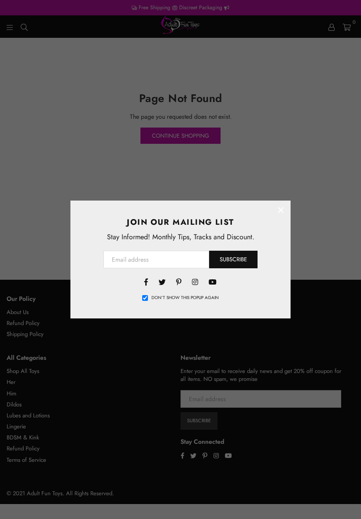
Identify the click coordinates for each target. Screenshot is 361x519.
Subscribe (233, 259)
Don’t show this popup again (185, 298)
